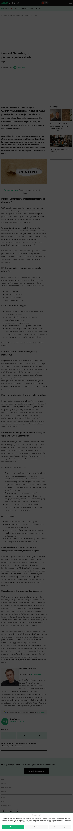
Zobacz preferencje (60, 827)
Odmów (36, 827)
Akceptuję (13, 827)
